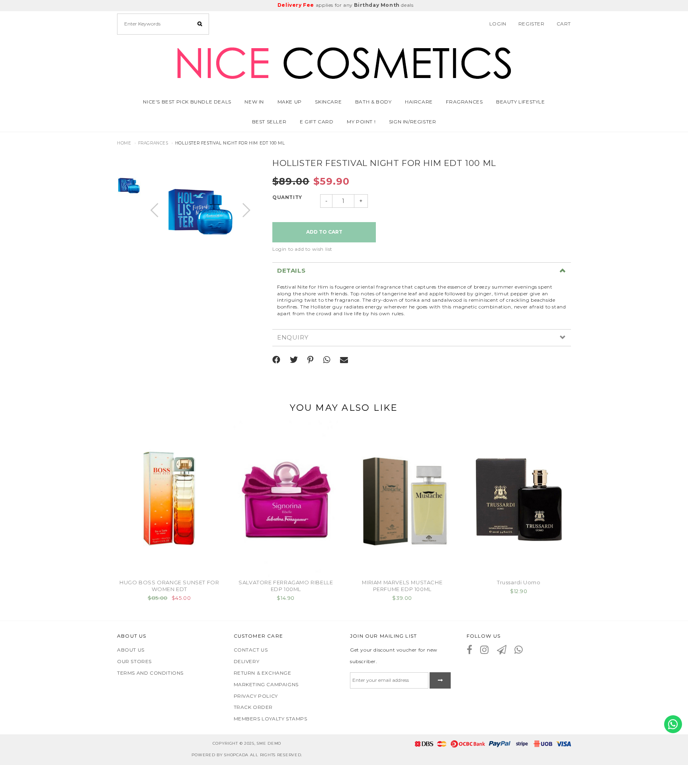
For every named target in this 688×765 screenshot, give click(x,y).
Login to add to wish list (302, 249)
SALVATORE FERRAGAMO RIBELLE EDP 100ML (285, 585)
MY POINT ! (361, 122)
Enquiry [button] (292, 337)
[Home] (344, 61)
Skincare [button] (328, 102)
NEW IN (254, 102)
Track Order (253, 707)
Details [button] (291, 270)
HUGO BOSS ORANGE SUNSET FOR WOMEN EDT (169, 585)
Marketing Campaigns (266, 684)
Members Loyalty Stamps (270, 719)
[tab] (421, 270)
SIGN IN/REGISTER (412, 122)
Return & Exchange (262, 673)
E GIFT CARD (317, 122)
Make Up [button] (290, 102)
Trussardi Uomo (518, 582)
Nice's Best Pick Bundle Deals (187, 102)
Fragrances (464, 102)
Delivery (247, 661)
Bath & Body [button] (373, 102)
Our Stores (134, 661)
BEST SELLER (269, 122)
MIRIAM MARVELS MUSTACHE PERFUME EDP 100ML (402, 585)
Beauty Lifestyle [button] (520, 102)
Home (124, 143)
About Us (131, 650)
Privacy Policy (256, 696)
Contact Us (251, 650)
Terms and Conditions (150, 673)
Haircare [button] (419, 102)
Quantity (287, 197)
